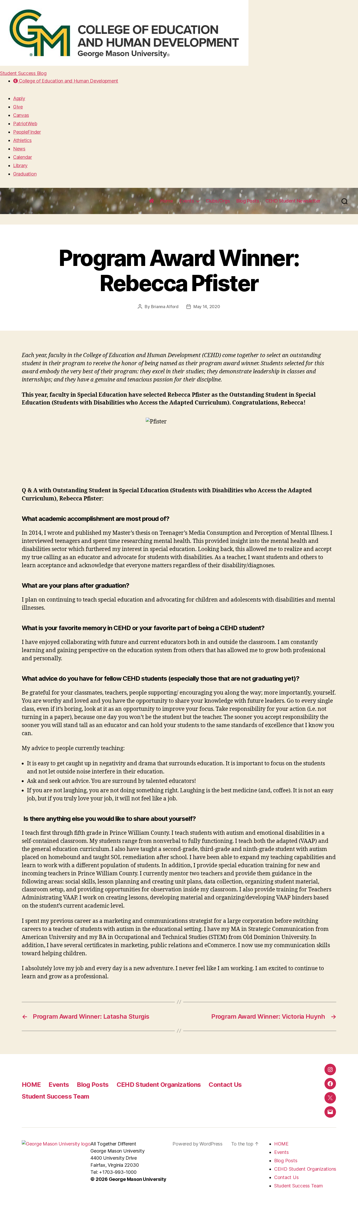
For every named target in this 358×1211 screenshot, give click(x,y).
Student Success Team (55, 1096)
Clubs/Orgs (218, 201)
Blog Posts (247, 201)
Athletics (22, 140)
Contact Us (225, 1084)
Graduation (24, 174)
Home (166, 201)
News (19, 148)
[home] (151, 201)
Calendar (22, 157)
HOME (31, 1084)
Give (18, 107)
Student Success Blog (23, 73)
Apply (19, 98)
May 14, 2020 (206, 306)
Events (187, 201)
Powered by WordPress (197, 1144)
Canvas (21, 115)
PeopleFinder (27, 132)
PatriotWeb (25, 123)
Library (20, 165)
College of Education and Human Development (68, 81)
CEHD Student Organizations (159, 1084)
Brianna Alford (164, 306)
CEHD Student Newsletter (293, 201)
